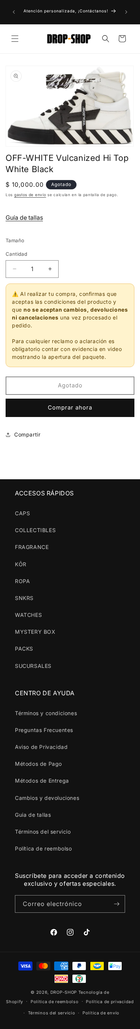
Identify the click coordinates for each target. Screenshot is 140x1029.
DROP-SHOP (63, 992)
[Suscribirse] (116, 904)
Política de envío (101, 1013)
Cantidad (16, 254)
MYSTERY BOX (35, 631)
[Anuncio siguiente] (126, 12)
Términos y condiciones (46, 713)
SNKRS (24, 598)
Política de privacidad (110, 1001)
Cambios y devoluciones (47, 798)
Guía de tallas (24, 217)
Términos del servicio (43, 831)
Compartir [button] (27, 434)
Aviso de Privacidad (41, 747)
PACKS (24, 648)
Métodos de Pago (38, 763)
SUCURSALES (33, 666)
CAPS (22, 513)
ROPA (22, 581)
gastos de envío (30, 194)
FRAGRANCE (32, 547)
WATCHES (28, 615)
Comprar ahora (70, 407)
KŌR (21, 564)
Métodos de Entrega (42, 780)
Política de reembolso (43, 848)
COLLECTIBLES (35, 530)
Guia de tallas (33, 815)
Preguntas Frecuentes (44, 730)
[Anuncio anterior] (14, 12)
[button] (15, 38)
